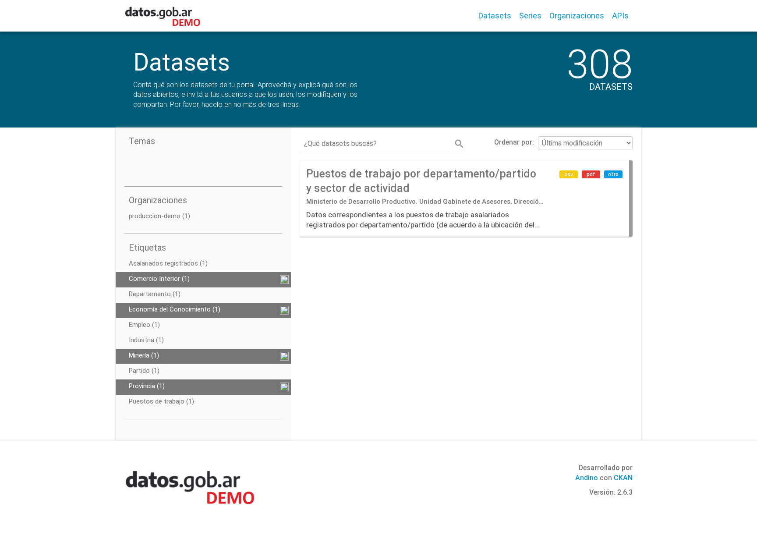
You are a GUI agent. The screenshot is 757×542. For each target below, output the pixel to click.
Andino (586, 478)
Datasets (494, 15)
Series (530, 15)
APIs (620, 15)
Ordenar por (513, 142)
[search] (459, 143)
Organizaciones (576, 15)
